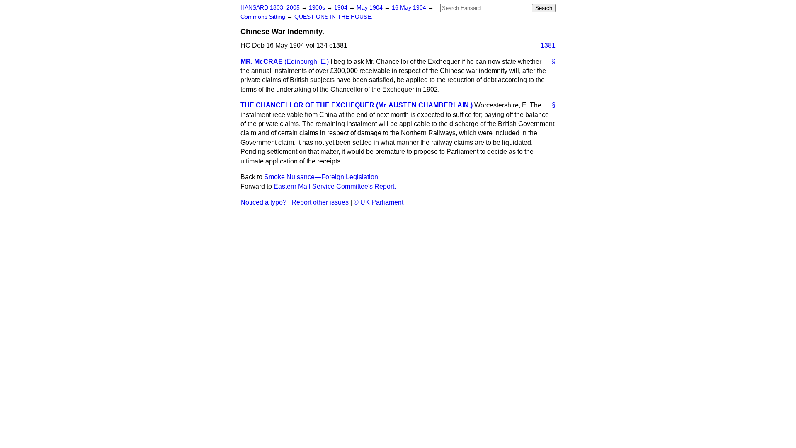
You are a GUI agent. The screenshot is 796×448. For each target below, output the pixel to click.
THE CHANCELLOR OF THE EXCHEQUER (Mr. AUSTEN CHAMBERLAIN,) (356, 105)
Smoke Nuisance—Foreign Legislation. (322, 176)
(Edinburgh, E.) (306, 61)
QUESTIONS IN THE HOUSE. (333, 17)
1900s (318, 8)
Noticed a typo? (263, 202)
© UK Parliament (378, 202)
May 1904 (370, 8)
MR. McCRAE (261, 61)
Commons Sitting (263, 17)
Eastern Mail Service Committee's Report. (335, 186)
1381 (548, 45)
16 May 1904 (410, 8)
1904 (341, 8)
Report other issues (320, 202)
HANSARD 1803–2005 (270, 8)
